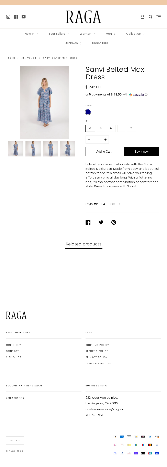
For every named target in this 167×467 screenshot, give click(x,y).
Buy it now (141, 151)
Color (89, 105)
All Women (29, 58)
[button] (122, 94)
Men (109, 34)
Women (86, 34)
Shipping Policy (97, 345)
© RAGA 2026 (14, 451)
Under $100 (100, 43)
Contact (12, 351)
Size (88, 121)
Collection (134, 34)
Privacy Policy (97, 357)
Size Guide (13, 357)
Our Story (13, 345)
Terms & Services (98, 363)
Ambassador (15, 398)
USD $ (13, 440)
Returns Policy (97, 351)
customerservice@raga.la (105, 409)
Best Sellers (57, 34)
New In (30, 34)
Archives (72, 43)
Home (11, 58)
